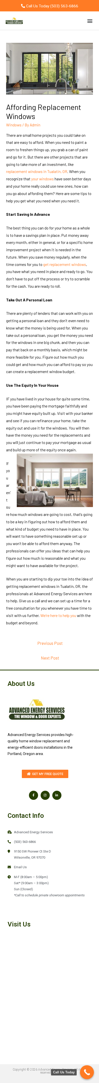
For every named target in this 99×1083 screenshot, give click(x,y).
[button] (90, 20)
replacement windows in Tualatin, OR (36, 171)
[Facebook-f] (33, 795)
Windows (14, 124)
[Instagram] (45, 795)
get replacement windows (64, 264)
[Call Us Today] (87, 1072)
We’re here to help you (58, 615)
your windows (42, 178)
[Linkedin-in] (56, 795)
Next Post (50, 657)
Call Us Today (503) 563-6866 (51, 6)
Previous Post (50, 643)
